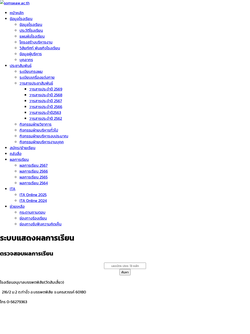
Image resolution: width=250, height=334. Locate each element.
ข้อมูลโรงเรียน (21, 19)
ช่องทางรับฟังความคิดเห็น (41, 224)
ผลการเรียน (19, 159)
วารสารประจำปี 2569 (45, 89)
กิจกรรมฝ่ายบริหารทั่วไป (39, 130)
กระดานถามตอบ (32, 212)
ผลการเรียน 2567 (34, 165)
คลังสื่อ (15, 153)
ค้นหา (125, 272)
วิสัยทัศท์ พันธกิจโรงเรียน (40, 48)
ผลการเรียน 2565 (34, 177)
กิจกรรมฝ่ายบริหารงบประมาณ (44, 136)
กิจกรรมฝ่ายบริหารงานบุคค (42, 142)
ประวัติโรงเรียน (31, 30)
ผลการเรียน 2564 (34, 183)
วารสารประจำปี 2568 (45, 95)
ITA (12, 189)
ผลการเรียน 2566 (34, 171)
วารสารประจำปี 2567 (45, 101)
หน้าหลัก (17, 13)
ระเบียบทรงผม (31, 71)
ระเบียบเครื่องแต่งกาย (37, 77)
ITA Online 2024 (33, 200)
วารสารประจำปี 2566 (45, 107)
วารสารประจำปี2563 (45, 112)
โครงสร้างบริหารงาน (36, 42)
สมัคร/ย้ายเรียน (22, 148)
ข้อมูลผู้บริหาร (31, 54)
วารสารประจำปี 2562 (45, 118)
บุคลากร (26, 60)
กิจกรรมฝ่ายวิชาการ (36, 124)
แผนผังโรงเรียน (32, 36)
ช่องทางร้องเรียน (33, 218)
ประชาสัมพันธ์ (20, 65)
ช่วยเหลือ (17, 206)
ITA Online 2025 (33, 195)
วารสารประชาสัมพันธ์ (36, 83)
